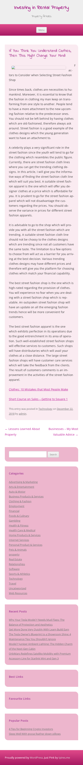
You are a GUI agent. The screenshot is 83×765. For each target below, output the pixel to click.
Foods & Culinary (19, 516)
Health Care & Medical (22, 530)
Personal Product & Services (25, 545)
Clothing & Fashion (20, 501)
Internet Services (19, 540)
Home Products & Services (24, 535)
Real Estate (15, 559)
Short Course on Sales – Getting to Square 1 (38, 399)
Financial (14, 511)
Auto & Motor (17, 491)
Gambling (14, 520)
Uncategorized (17, 588)
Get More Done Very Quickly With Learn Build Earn (39, 629)
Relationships (17, 564)
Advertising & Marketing (23, 482)
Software (14, 569)
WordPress (36, 757)
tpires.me (64, 757)
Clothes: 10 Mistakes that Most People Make (38, 389)
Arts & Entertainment (21, 487)
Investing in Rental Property (41, 8)
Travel (12, 583)
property (14, 554)
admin (22, 413)
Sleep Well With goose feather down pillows (35, 734)
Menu (41, 29)
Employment (16, 506)
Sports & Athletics (19, 574)
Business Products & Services (26, 496)
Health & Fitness (18, 525)
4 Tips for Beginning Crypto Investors (31, 729)
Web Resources (18, 593)
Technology (45, 409)
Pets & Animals (18, 549)
